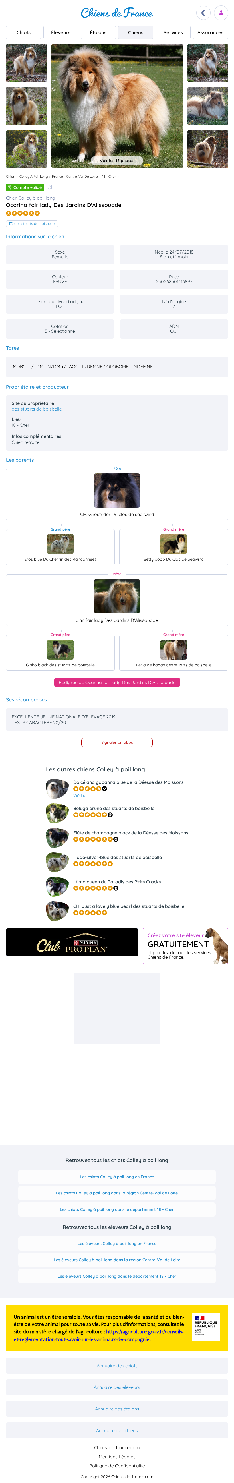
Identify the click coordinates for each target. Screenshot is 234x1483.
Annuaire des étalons (117, 1409)
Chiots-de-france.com (117, 1447)
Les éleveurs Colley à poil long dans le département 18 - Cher (117, 1276)
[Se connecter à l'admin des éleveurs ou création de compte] (221, 13)
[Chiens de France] (117, 12)
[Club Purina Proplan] (72, 942)
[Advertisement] (117, 1008)
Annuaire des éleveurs (117, 1387)
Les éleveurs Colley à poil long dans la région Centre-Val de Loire (117, 1259)
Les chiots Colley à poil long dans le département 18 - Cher (117, 1209)
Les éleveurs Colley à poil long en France (117, 1243)
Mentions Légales (117, 1456)
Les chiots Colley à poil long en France (117, 1176)
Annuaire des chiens (117, 1430)
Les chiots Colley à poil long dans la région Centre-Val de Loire (117, 1193)
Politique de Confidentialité (117, 1465)
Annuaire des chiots (117, 1365)
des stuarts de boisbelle (34, 223)
